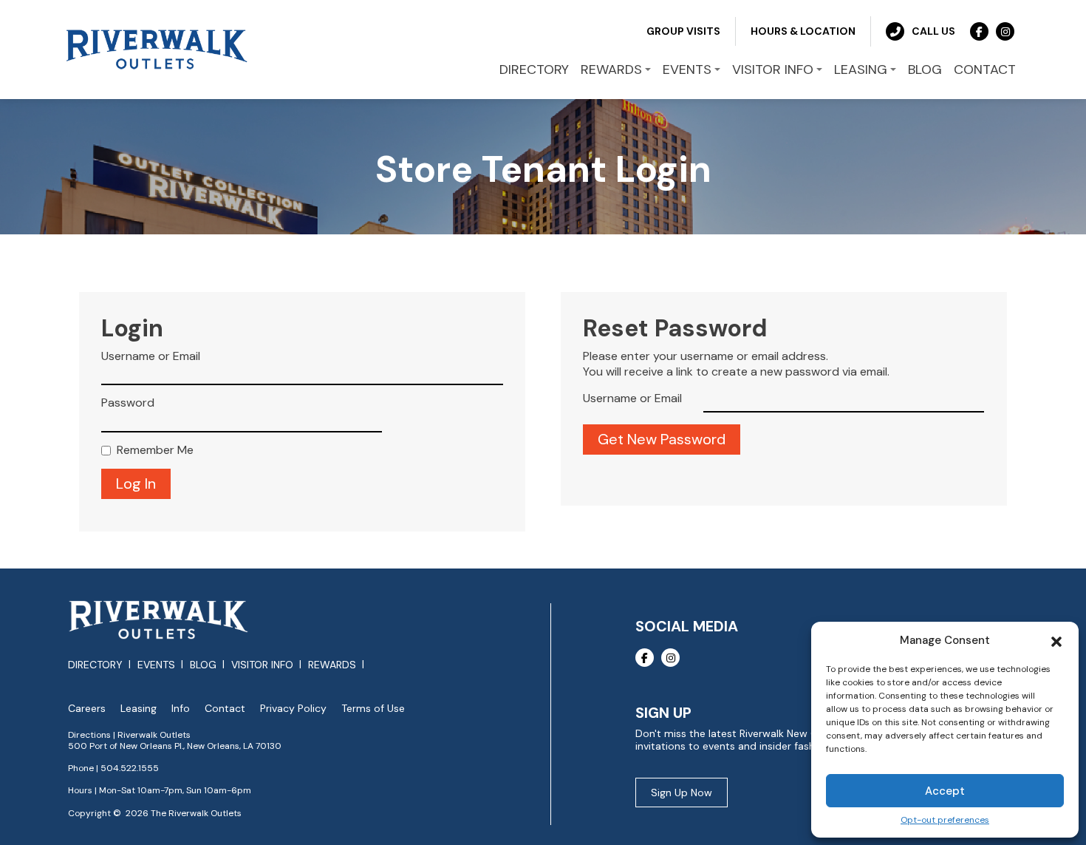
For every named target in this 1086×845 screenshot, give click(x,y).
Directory (95, 664)
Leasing (138, 708)
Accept (945, 791)
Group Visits (683, 31)
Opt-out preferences (945, 820)
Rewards (332, 664)
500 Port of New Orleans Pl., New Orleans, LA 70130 (174, 746)
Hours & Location (803, 31)
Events (156, 664)
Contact (225, 708)
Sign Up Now (681, 792)
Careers (87, 708)
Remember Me (155, 450)
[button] (1056, 640)
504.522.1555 (129, 768)
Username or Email (150, 356)
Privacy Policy (293, 708)
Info (180, 708)
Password (127, 403)
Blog (203, 664)
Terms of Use (373, 708)
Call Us (933, 31)
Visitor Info (262, 664)
